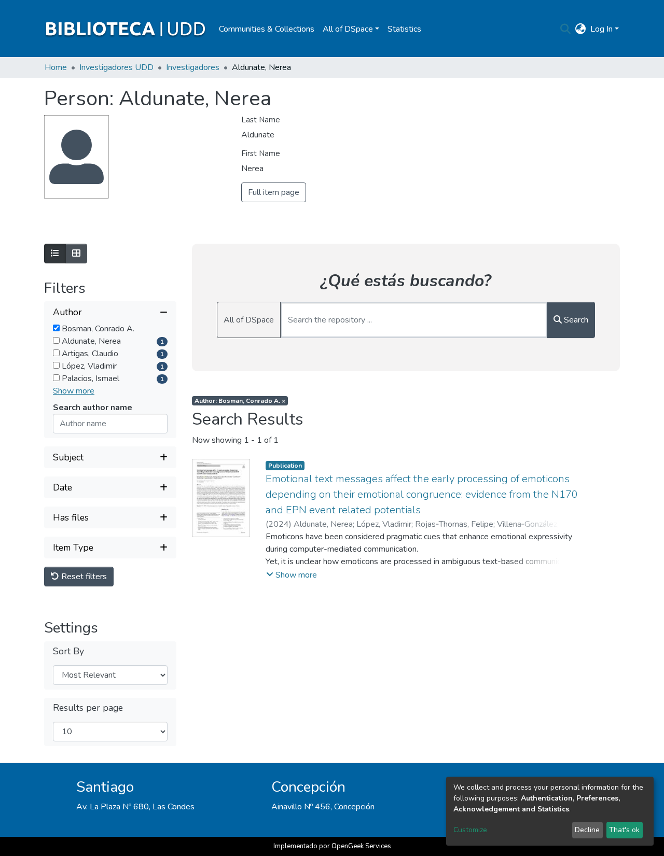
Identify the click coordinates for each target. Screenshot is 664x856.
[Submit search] (565, 29)
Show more (73, 391)
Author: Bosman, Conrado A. (240, 401)
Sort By (68, 651)
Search (575, 320)
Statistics (404, 29)
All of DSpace (249, 320)
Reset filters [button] (83, 576)
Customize (470, 830)
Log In (601, 29)
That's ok (624, 830)
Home (56, 67)
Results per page (88, 708)
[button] (580, 29)
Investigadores (192, 67)
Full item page (273, 192)
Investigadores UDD (116, 67)
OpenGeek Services (361, 846)
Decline (587, 830)
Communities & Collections (266, 29)
